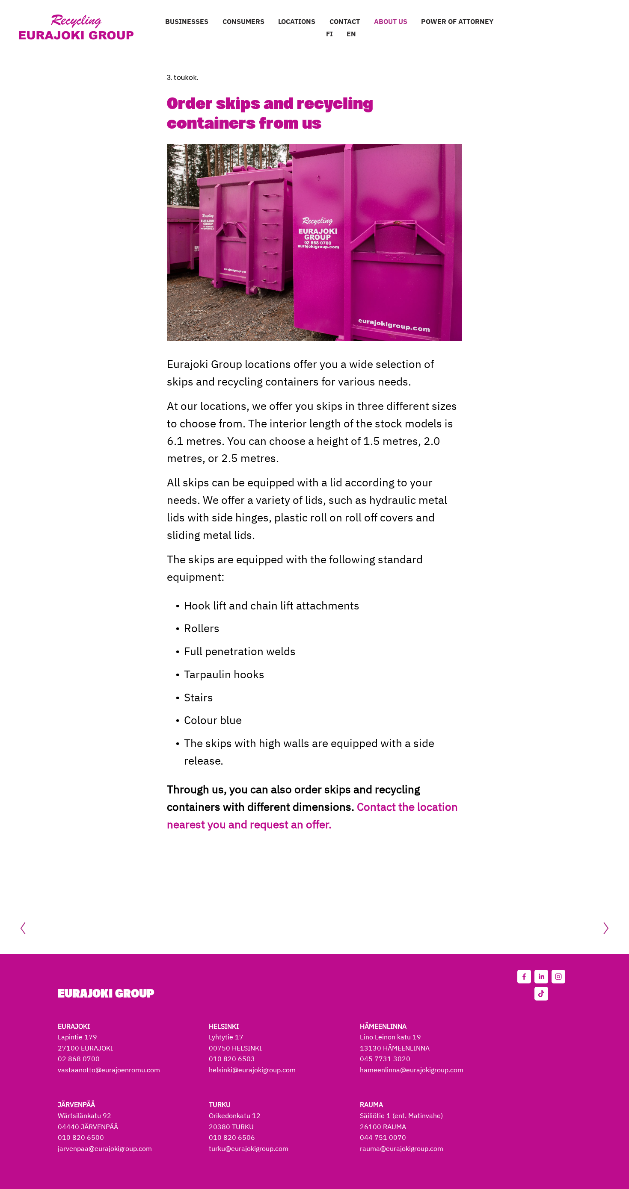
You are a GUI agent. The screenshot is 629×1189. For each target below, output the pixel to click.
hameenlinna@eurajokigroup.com (411, 1069)
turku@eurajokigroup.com (248, 1148)
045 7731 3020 (385, 1058)
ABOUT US (390, 21)
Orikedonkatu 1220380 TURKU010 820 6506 (235, 1121)
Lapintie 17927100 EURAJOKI (85, 1037)
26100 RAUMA (383, 1126)
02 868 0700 (79, 1058)
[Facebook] (524, 976)
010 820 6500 (81, 1137)
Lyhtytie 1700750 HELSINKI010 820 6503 (235, 1042)
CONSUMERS (243, 21)
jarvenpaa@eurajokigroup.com (105, 1148)
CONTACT (344, 21)
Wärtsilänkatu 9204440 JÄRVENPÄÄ (88, 1115)
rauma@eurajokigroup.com (401, 1148)
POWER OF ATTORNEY (457, 21)
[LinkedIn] (541, 976)
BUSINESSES (186, 21)
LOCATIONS (296, 21)
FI (329, 33)
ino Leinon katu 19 (392, 1037)
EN (351, 33)
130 (374, 1048)
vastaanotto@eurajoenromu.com (109, 1069)
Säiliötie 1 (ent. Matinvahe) (401, 1115)
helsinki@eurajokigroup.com (252, 1069)
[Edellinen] (28, 928)
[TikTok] (541, 994)
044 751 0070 (383, 1137)
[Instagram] (558, 976)
